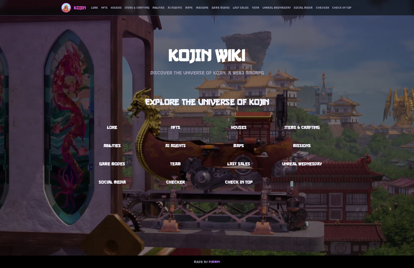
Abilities (158, 7)
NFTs (104, 7)
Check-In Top (341, 7)
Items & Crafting (137, 7)
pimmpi (214, 262)
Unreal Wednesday (276, 7)
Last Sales (241, 7)
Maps (189, 7)
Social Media (303, 7)
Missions (202, 7)
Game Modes (221, 7)
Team (255, 7)
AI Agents (175, 7)
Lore (94, 7)
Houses (116, 7)
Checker (322, 7)
